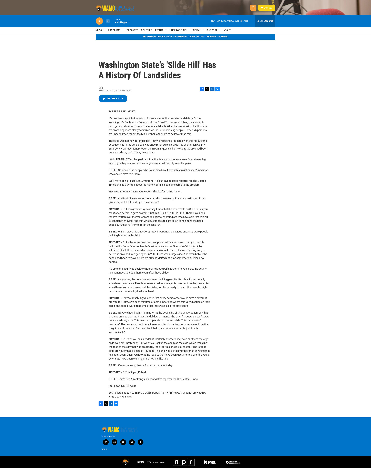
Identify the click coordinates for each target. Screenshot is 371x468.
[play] (99, 21)
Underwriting (178, 30)
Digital (197, 30)
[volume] (108, 21)
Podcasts (132, 30)
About (227, 30)
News (99, 30)
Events (159, 30)
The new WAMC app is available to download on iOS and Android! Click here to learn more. (185, 37)
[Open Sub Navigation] (104, 30)
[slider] (112, 20)
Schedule (146, 30)
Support (212, 30)
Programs (114, 30)
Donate (267, 7)
